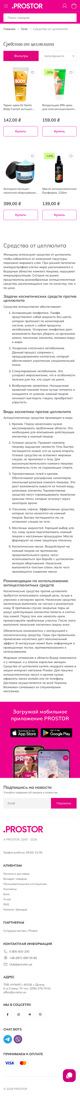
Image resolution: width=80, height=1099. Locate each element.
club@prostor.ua (20, 964)
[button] (32, 73)
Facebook (7, 1014)
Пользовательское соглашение (25, 884)
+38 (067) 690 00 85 (23, 958)
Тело (24, 29)
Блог (6, 894)
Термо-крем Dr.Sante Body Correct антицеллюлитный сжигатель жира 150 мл (18, 107)
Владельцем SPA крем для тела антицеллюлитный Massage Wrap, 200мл (59, 107)
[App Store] (24, 732)
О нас (7, 899)
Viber (40, 1014)
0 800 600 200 (19, 951)
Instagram (18, 1014)
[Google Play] (56, 732)
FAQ (6, 904)
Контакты (10, 889)
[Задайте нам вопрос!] (69, 1077)
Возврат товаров (15, 878)
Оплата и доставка (16, 873)
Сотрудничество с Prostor (20, 930)
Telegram (29, 1014)
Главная (9, 29)
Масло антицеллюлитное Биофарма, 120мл (59, 190)
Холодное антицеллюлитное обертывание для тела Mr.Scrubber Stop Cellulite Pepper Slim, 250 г (20, 190)
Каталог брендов (15, 909)
